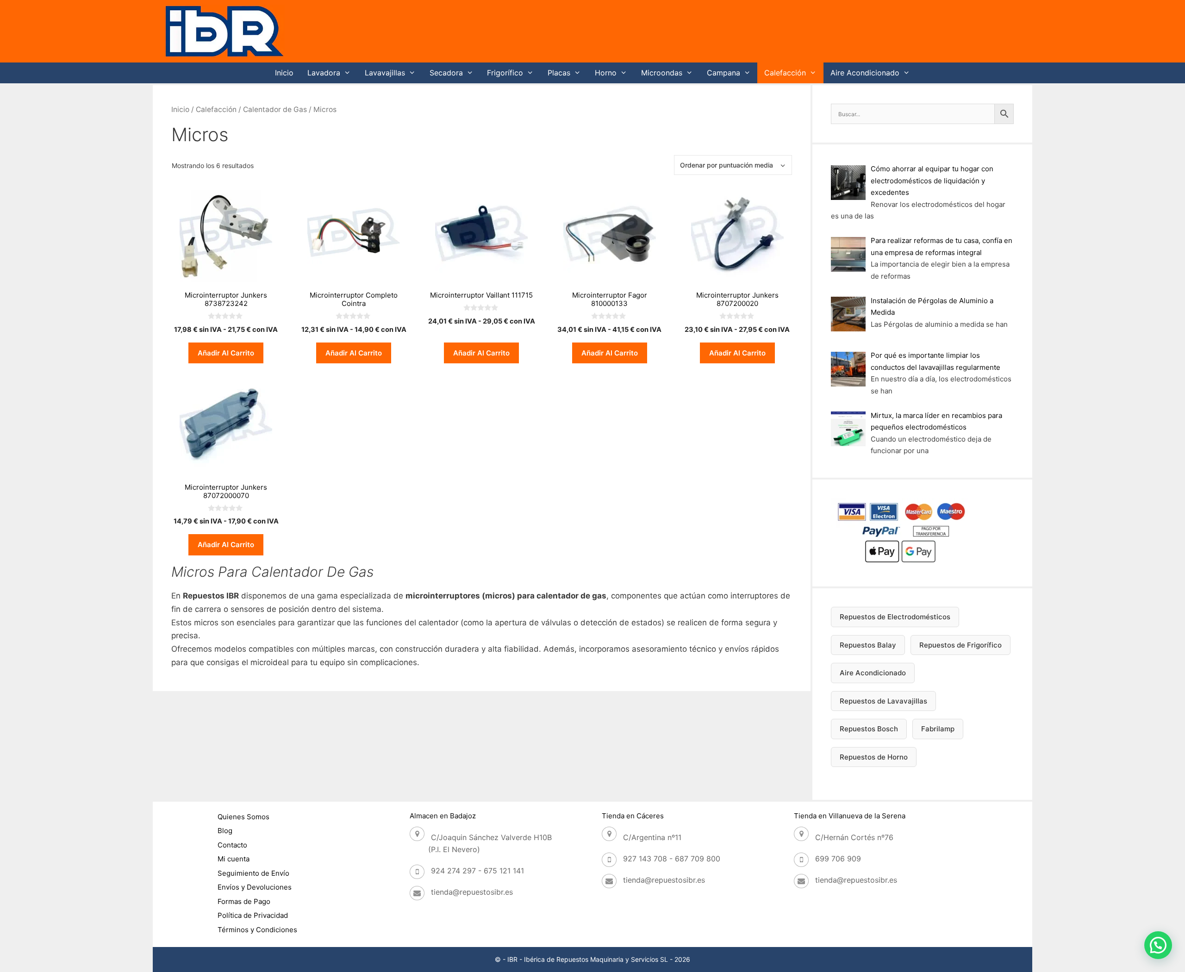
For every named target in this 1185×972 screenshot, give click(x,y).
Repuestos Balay (868, 645)
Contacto (232, 845)
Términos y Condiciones (257, 929)
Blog (225, 830)
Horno (606, 72)
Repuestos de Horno (874, 757)
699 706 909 (838, 858)
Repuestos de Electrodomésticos (895, 616)
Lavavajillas (385, 72)
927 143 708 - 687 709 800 (671, 858)
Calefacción (785, 72)
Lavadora (323, 72)
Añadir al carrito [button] (226, 353)
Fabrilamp (937, 728)
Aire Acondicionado (864, 72)
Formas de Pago (244, 901)
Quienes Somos (243, 816)
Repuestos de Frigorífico (960, 645)
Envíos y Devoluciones (255, 887)
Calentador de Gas (275, 109)
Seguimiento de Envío (253, 873)
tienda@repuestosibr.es (472, 892)
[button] (1158, 945)
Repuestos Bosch (869, 728)
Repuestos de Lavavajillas (883, 701)
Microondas (661, 72)
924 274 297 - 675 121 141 (477, 870)
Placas (559, 72)
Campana (723, 72)
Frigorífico (505, 72)
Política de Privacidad (253, 915)
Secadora (446, 72)
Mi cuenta (233, 858)
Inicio (284, 72)
